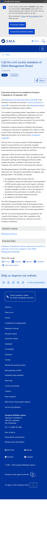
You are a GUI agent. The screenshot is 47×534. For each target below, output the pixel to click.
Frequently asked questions (14, 375)
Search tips (8, 380)
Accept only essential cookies (21, 32)
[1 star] (3, 282)
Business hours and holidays (14, 442)
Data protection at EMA (13, 370)
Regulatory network (12, 328)
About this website (11, 338)
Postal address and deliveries (14, 437)
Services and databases (13, 407)
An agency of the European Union (17, 485)
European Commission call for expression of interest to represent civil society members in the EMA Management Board (23, 249)
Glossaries (8, 354)
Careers (7, 318)
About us (8, 307)
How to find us (10, 432)
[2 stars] (6, 282)
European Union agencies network (17, 474)
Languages (8, 344)
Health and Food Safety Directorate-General (19, 100)
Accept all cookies (17, 25)
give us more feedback (37, 282)
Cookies (23, 16)
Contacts (8, 391)
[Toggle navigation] (43, 49)
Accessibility (9, 349)
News (8, 55)
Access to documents (12, 386)
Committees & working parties (15, 323)
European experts (11, 334)
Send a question (10, 396)
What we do (9, 312)
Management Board (37, 105)
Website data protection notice (15, 365)
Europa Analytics (34, 16)
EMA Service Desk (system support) (17, 402)
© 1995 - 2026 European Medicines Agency (20, 465)
